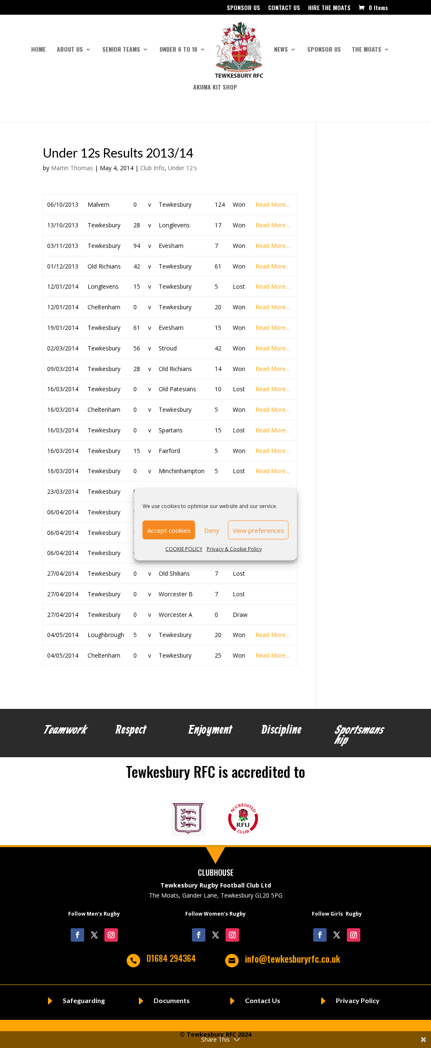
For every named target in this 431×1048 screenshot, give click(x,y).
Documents (172, 1000)
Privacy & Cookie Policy (234, 549)
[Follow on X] (94, 935)
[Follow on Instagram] (111, 935)
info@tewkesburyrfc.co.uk (292, 958)
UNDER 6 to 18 (178, 49)
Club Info (152, 168)
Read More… (272, 204)
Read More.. (271, 266)
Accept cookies (169, 530)
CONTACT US (284, 8)
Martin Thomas (72, 168)
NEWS (281, 49)
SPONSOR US (243, 8)
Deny (211, 530)
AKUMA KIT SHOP (215, 87)
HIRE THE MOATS (329, 8)
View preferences (258, 530)
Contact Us (262, 1000)
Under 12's (182, 168)
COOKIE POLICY (183, 549)
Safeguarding (84, 1000)
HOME (38, 49)
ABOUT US (70, 49)
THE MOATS (366, 49)
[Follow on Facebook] (77, 935)
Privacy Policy (358, 1000)
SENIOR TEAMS (121, 49)
